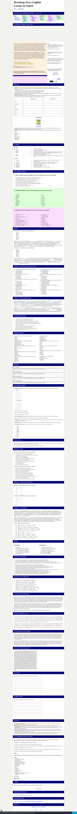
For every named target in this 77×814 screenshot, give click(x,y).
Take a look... (56, 72)
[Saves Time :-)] (38, 122)
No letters (50, 20)
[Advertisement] (38, 33)
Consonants (50, 17)
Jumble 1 (33, 18)
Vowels (50, 18)
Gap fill (41, 17)
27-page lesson (16, 17)
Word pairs (58, 17)
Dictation (24, 21)
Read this (33, 812)
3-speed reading (34, 17)
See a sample (38, 126)
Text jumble (33, 20)
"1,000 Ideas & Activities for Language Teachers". (34, 801)
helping (21, 795)
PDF (25, 445)
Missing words (59, 18)
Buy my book (16, 776)
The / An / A (42, 18)
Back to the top (38, 788)
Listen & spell (25, 20)
